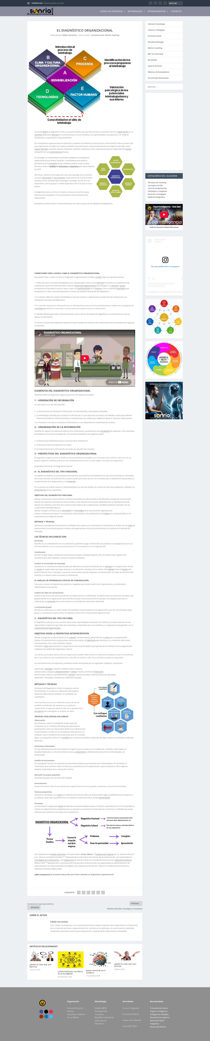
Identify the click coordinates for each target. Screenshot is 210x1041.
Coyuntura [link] (74, 166)
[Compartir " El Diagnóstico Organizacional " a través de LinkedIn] (93, 892)
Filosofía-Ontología (156, 42)
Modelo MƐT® (101, 1008)
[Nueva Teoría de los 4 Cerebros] (99, 959)
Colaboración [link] (101, 854)
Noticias (70, 1011)
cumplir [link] (99, 277)
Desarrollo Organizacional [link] (85, 286)
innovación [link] (71, 481)
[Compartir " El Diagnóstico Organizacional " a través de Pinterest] (88, 892)
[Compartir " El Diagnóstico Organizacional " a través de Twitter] (83, 892)
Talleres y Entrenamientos (158, 72)
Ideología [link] (48, 669)
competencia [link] (44, 874)
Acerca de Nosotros (111, 11)
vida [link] (46, 646)
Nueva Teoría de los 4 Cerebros (95, 971)
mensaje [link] (108, 566)
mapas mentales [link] (41, 149)
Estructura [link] (63, 166)
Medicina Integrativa (156, 197)
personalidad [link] (104, 797)
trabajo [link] (106, 513)
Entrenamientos (157, 11)
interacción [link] (98, 672)
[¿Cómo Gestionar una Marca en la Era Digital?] (71, 959)
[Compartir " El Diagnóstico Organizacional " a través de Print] (103, 892)
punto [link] (39, 569)
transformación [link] (83, 288)
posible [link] (66, 738)
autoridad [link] (121, 288)
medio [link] (60, 806)
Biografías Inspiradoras (104, 1017)
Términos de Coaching (157, 182)
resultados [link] (39, 308)
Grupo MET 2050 (129, 1026)
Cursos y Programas (130, 1008)
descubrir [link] (56, 135)
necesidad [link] (66, 510)
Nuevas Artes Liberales (131, 1020)
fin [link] (125, 135)
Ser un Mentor (73, 1017)
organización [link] (123, 132)
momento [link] (38, 135)
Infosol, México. (87, 854)
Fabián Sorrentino (69, 35)
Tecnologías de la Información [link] (47, 860)
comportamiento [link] (61, 672)
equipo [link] (128, 149)
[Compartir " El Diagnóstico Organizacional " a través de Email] (98, 892)
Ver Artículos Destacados (158, 78)
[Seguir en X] (46, 1012)
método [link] (111, 569)
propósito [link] (105, 431)
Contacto (176, 11)
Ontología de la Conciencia (55, 3)
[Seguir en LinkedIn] (46, 1016)
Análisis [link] (52, 166)
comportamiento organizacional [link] (47, 628)
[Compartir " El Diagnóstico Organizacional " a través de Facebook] (78, 892)
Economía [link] (53, 163)
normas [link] (71, 674)
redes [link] (130, 525)
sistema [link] (98, 288)
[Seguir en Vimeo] (51, 1016)
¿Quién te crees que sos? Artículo (125, 965)
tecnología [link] (79, 510)
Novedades (152, 60)
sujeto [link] (59, 795)
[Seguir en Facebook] (41, 1012)
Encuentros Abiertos (130, 1014)
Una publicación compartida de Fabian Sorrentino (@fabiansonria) (172, 292)
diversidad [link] (46, 178)
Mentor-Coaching (112, 35)
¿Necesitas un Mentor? (76, 1014)
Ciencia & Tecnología (156, 24)
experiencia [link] (69, 860)
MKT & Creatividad (155, 54)
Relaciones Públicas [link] (123, 860)
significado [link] (91, 640)
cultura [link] (107, 637)
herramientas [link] (59, 178)
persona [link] (115, 286)
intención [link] (100, 283)
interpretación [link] (40, 490)
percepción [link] (39, 711)
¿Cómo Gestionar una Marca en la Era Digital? (70, 972)
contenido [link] (51, 601)
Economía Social (97, 35)
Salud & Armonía (155, 66)
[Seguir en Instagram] (51, 1012)
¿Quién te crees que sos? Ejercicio (41, 965)
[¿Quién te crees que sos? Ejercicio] (42, 956)
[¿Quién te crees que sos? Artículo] (127, 955)
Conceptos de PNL (155, 185)
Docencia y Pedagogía (157, 194)
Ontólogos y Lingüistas (157, 191)
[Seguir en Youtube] (41, 1016)
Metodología (135, 11)
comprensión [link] (80, 752)
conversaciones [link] (56, 152)
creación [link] (72, 637)
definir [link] (45, 132)
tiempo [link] (125, 569)
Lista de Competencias (157, 188)
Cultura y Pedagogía (156, 30)
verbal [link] (74, 672)
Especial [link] (110, 854)
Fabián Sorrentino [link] (58, 854)
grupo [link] (122, 286)
